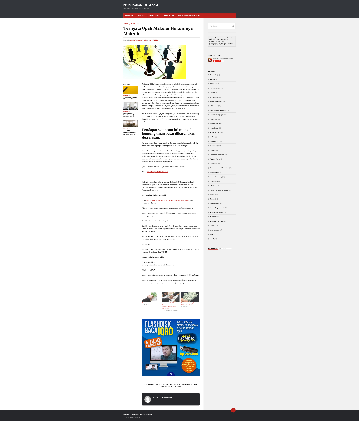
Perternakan (214, 181)
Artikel (126, 24)
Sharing (212, 199)
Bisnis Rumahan (215, 88)
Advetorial (213, 75)
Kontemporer (214, 132)
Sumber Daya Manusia (217, 208)
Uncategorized (215, 230)
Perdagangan (214, 172)
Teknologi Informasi (216, 221)
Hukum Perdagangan (217, 115)
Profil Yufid (154, 16)
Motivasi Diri (214, 141)
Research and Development (219, 190)
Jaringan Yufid (168, 16)
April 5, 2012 (153, 40)
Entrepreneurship (215, 101)
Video (212, 234)
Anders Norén (135, 417)
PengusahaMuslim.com (140, 5)
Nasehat (212, 150)
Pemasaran (213, 163)
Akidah (212, 79)
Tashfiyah (213, 217)
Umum (212, 225)
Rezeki (212, 194)
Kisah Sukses (214, 128)
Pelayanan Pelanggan (217, 154)
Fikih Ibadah (214, 106)
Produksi (213, 185)
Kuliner (212, 137)
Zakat (212, 239)
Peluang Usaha (215, 159)
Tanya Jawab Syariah (216, 212)
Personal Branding (216, 177)
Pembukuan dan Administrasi (219, 168)
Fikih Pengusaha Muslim (218, 110)
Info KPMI (213, 119)
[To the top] (233, 410)
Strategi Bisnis (214, 203)
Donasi (212, 92)
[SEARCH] (233, 26)
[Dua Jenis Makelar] (151, 297)
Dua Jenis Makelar (147, 303)
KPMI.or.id (142, 16)
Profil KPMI (129, 16)
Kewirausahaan (215, 123)
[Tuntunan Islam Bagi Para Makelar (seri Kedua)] (190, 297)
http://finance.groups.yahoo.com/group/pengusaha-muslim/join (167, 200)
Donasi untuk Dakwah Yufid (189, 16)
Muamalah (134, 24)
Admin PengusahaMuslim (138, 40)
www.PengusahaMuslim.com (157, 172)
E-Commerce (214, 97)
